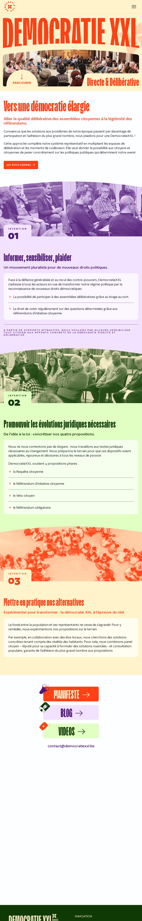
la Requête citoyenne (28, 471)
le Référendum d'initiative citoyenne (38, 483)
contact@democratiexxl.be (71, 746)
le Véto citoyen (24, 495)
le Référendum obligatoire (32, 507)
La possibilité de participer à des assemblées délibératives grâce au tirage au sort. (71, 297)
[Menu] (134, 7)
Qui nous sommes (18, 164)
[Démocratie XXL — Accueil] (9, 6)
